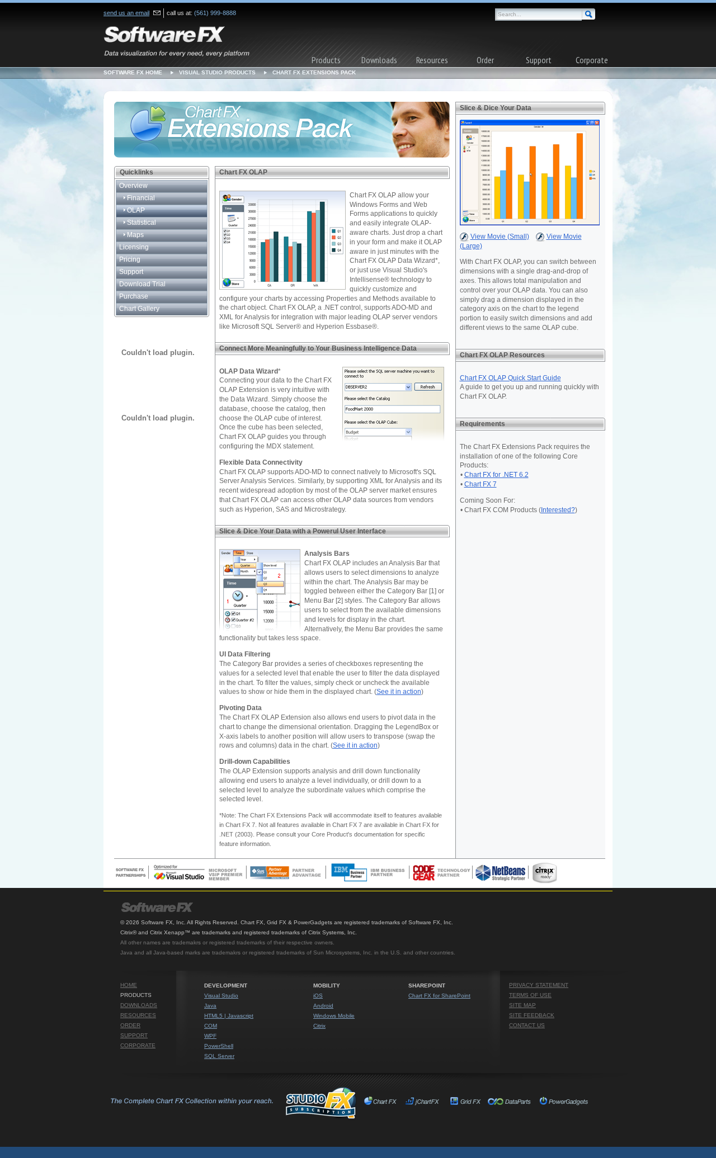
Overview (133, 186)
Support (539, 59)
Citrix (319, 1026)
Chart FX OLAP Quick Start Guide (510, 378)
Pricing (129, 259)
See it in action (398, 692)
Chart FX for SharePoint (439, 995)
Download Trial (142, 284)
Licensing (134, 247)
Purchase (133, 296)
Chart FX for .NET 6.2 (496, 475)
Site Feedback (531, 1015)
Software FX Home (132, 72)
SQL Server (219, 1056)
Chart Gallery (139, 309)
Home (128, 985)
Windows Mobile (334, 1016)
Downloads (379, 59)
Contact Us (527, 1025)
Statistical (140, 222)
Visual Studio (221, 995)
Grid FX (465, 1103)
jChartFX (424, 1103)
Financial (140, 198)
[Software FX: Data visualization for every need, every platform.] (176, 40)
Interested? (558, 510)
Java (210, 1006)
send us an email (126, 13)
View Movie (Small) (499, 236)
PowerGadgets (563, 1103)
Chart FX (382, 1103)
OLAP (135, 210)
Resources (432, 59)
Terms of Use (530, 995)
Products (326, 59)
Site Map (522, 1005)
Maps (134, 235)
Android (323, 1006)
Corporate (592, 59)
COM (210, 1026)
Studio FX (232, 1103)
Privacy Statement (538, 985)
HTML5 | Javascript (228, 1016)
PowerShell (218, 1046)
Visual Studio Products (217, 72)
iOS (318, 995)
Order (485, 59)
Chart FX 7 (480, 484)
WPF (210, 1036)
